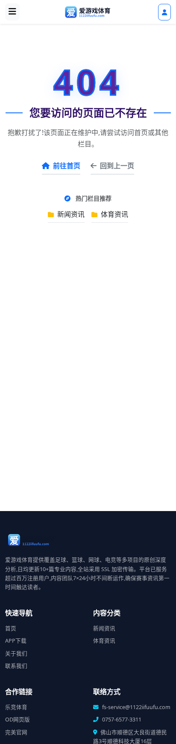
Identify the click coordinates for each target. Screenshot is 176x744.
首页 (10, 628)
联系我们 (16, 665)
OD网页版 (17, 719)
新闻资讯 (70, 214)
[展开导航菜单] (12, 11)
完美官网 (16, 732)
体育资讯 (113, 214)
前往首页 (66, 165)
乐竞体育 (16, 707)
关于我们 (16, 653)
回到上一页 (117, 165)
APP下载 (15, 640)
